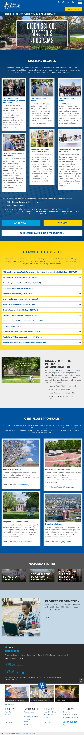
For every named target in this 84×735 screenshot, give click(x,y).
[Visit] (58, 2)
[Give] (68, 2)
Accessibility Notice (50, 712)
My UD (46, 717)
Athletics (8, 714)
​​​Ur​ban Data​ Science (53, 524)
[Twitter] (64, 726)
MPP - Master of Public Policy (69, 100)
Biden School (12, 651)
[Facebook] (67, 722)
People (21, 658)
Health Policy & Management (57, 469)
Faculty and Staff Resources (14, 666)
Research (27, 724)
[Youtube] (75, 722)
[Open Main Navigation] (80, 2)
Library (26, 721)
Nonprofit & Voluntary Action (15, 521)
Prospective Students (12, 655)
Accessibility (33, 733)
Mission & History (10, 658)
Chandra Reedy (22, 484)
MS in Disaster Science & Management (13, 155)
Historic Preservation (12, 469)
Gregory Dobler (64, 541)
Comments (18, 733)
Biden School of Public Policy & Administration (31, 14)
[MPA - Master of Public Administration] (14, 88)
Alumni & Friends (63, 655)
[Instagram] (64, 722)
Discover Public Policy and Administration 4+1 (64, 370)
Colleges (27, 719)
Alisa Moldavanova (24, 541)
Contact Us (66, 712)
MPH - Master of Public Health (41, 100)
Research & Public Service (46, 655)
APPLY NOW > (21, 223)
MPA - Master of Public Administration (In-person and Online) (14, 100)
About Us (8, 712)
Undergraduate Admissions (29, 713)
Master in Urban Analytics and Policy (70, 150)
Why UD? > (63, 223)
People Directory (49, 714)
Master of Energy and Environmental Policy (40, 150)
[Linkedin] (71, 722)
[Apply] (63, 2)
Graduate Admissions (31, 716)
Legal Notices (26, 733)
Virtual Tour (8, 720)
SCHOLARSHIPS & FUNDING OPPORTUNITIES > (42, 233)
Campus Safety (48, 720)
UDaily (7, 717)
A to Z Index (47, 722)
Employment (9, 722)
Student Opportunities (28, 655)
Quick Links (72, 9)
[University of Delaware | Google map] (77, 717)
